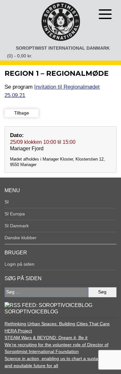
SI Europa (15, 213)
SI (7, 201)
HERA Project (18, 330)
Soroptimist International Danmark (63, 48)
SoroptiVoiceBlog (31, 311)
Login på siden (20, 264)
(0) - (19, 55)
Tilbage (21, 112)
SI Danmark (17, 225)
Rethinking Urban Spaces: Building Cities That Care (57, 323)
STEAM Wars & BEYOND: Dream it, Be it (46, 337)
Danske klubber (20, 237)
